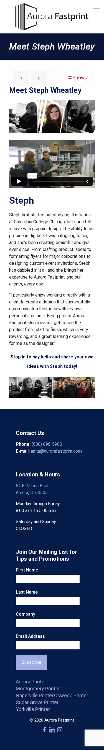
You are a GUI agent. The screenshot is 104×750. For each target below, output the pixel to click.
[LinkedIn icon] (52, 729)
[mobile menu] (96, 10)
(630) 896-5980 (47, 444)
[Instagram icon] (60, 729)
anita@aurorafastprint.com (56, 451)
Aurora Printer (31, 682)
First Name (27, 570)
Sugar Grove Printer (37, 702)
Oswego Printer (71, 695)
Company (25, 614)
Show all (81, 77)
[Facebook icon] (44, 729)
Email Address (30, 636)
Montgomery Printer (38, 688)
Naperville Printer (35, 695)
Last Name (27, 592)
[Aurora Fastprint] (52, 16)
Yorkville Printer (33, 709)
